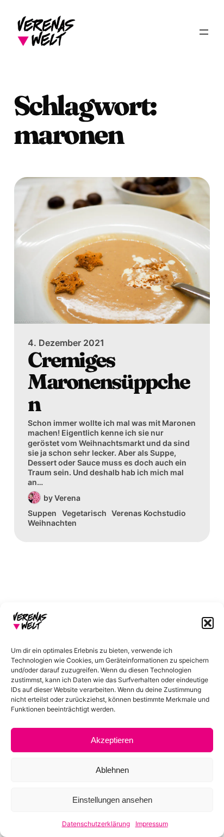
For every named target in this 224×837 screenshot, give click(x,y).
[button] (207, 623)
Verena (67, 497)
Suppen (42, 513)
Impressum (151, 824)
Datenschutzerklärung (96, 824)
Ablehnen (112, 770)
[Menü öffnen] (203, 32)
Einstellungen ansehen (112, 799)
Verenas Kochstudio (148, 513)
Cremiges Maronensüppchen (108, 382)
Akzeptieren (112, 740)
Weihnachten (52, 522)
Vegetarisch (84, 513)
